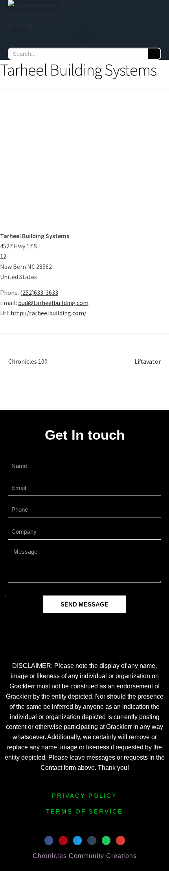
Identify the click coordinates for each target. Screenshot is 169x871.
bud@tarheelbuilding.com (53, 303)
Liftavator (147, 361)
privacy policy (84, 795)
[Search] (154, 53)
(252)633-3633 (39, 292)
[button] (84, 37)
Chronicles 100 (28, 361)
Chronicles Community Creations (85, 856)
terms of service (84, 811)
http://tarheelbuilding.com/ (48, 313)
